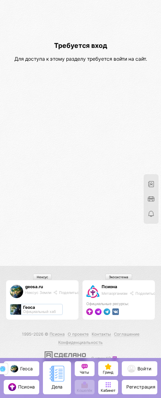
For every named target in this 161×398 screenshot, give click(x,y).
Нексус (42, 277)
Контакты (101, 334)
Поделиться (69, 292)
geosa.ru (34, 286)
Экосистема (118, 277)
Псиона (109, 286)
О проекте (78, 334)
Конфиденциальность (80, 342)
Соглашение (127, 334)
